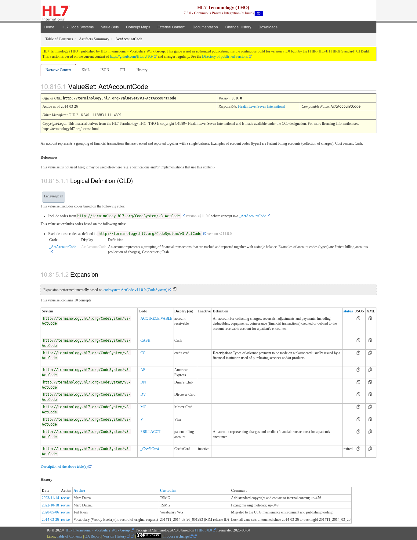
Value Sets (110, 26)
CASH (145, 340)
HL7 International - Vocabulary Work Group (98, 530)
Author (79, 490)
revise (65, 498)
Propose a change (176, 536)
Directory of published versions (225, 56)
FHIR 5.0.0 (203, 530)
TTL (123, 70)
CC (142, 353)
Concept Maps (138, 26)
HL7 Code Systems (78, 26)
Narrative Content (58, 70)
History (141, 70)
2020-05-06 (50, 512)
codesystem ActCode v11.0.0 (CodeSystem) (135, 290)
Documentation (205, 26)
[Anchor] (153, 86)
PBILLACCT (150, 432)
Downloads (268, 26)
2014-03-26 (50, 519)
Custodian (168, 490)
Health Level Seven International (261, 106)
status (348, 311)
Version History (115, 536)
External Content (171, 26)
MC (143, 407)
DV (143, 394)
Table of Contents (69, 536)
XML (86, 70)
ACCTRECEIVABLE (156, 318)
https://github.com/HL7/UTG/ (131, 56)
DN (143, 382)
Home (49, 26)
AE (142, 370)
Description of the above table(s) (64, 466)
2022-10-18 (50, 505)
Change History (238, 26)
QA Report (92, 536)
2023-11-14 (50, 498)
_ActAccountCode (252, 216)
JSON (104, 70)
